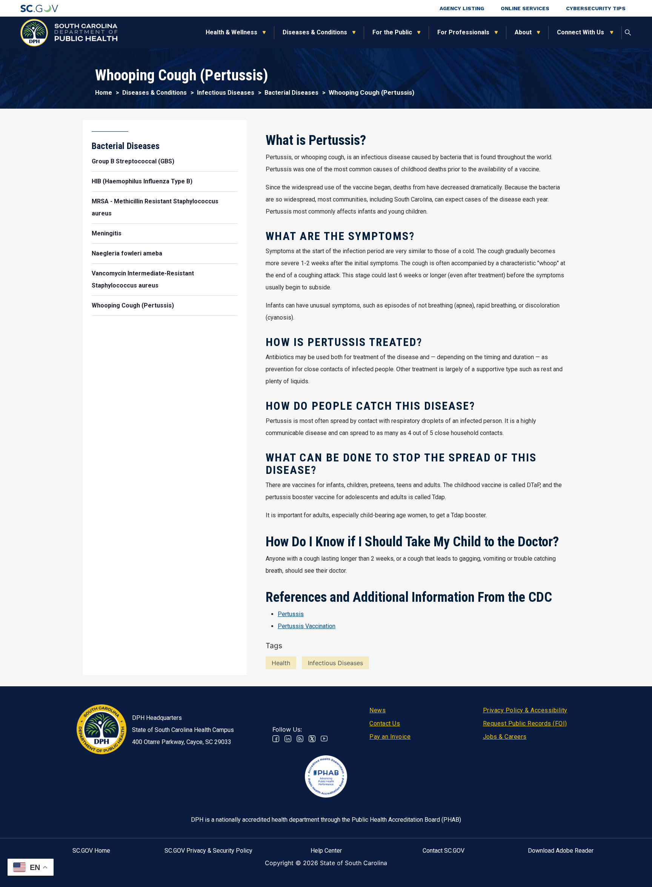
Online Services (525, 8)
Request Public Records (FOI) (525, 723)
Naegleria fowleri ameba (127, 253)
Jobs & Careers (505, 736)
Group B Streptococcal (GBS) (133, 161)
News (377, 710)
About (523, 32)
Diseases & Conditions (315, 32)
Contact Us (384, 723)
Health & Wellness (231, 32)
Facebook (275, 738)
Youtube (324, 738)
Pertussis (291, 614)
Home (103, 92)
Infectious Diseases (225, 92)
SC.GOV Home (91, 850)
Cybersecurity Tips (596, 8)
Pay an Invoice (390, 736)
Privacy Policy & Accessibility (525, 710)
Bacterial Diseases (291, 92)
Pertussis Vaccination (306, 626)
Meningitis (106, 233)
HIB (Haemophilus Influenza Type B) (142, 181)
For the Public (392, 32)
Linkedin (287, 738)
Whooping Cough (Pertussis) (133, 305)
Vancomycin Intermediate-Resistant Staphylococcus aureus (143, 279)
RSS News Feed (300, 738)
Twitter (312, 738)
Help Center (326, 850)
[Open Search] (628, 32)
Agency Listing (462, 8)
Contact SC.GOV (443, 850)
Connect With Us (581, 32)
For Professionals (463, 32)
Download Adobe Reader (561, 850)
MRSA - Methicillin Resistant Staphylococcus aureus (155, 207)
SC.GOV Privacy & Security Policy (208, 850)
